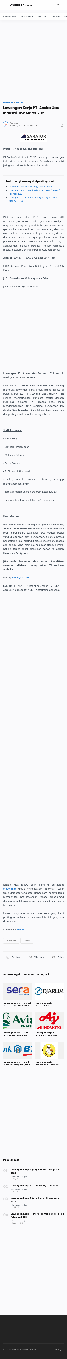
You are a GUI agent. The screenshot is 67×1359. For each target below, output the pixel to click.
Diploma (56, 16)
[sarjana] (25, 1176)
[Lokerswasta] (16, 1176)
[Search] (62, 4)
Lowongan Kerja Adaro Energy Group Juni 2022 (35, 1200)
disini (20, 929)
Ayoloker (17, 5)
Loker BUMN (9, 16)
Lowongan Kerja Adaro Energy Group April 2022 (32, 186)
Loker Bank (42, 16)
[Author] (14, 123)
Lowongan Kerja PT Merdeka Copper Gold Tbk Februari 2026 (37, 1215)
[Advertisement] (33, 60)
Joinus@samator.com (23, 577)
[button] (57, 4)
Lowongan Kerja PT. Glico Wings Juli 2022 (34, 1185)
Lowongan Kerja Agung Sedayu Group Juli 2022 (35, 1171)
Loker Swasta (26, 16)
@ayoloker (9, 888)
